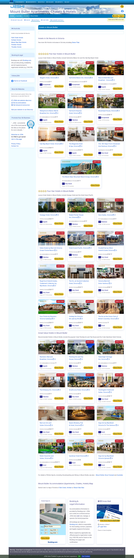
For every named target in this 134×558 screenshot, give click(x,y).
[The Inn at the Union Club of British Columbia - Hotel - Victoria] (110, 306)
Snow (28, 20)
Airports (60, 2)
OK (79, 556)
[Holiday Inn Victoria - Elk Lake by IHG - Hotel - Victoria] (81, 306)
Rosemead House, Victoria (107, 111)
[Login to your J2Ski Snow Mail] (109, 511)
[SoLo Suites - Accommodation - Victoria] (110, 205)
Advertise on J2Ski (17, 134)
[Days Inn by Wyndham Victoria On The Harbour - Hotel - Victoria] (110, 413)
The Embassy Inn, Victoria (49, 390)
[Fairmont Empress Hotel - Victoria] (81, 101)
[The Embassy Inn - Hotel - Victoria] (51, 380)
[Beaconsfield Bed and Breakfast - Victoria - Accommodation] (110, 68)
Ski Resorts (20, 2)
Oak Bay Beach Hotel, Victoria (50, 144)
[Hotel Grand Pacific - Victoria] (81, 238)
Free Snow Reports (109, 520)
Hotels (12, 16)
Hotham (69, 487)
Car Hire (45, 20)
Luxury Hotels (57, 20)
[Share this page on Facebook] (122, 12)
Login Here (103, 527)
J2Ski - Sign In (119, 16)
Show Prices (59, 86)
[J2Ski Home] (17, 8)
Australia (19, 16)
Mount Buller (17, 20)
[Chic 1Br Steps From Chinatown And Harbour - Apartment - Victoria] (110, 134)
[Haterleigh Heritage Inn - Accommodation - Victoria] (110, 347)
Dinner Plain (75, 42)
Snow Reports (31, 2)
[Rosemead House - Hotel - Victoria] (110, 101)
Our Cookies (86, 556)
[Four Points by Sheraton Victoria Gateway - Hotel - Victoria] (51, 306)
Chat (67, 2)
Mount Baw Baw (79, 487)
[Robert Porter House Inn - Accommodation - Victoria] (81, 205)
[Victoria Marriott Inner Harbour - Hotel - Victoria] (110, 271)
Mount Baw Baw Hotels (18, 42)
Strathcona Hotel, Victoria (78, 390)
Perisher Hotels (16, 44)
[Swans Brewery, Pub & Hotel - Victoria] (81, 413)
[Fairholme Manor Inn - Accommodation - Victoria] (81, 68)
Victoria (26, 16)
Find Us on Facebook (20, 81)
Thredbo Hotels (16, 47)
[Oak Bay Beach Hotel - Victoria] (51, 134)
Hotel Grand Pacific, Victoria (79, 248)
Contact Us (15, 146)
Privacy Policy (15, 144)
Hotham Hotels (16, 40)
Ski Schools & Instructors (21, 105)
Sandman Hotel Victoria (77, 456)
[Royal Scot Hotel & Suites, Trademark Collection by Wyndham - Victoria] (51, 271)
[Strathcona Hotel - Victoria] (81, 380)
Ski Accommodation (19, 103)
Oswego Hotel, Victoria (48, 215)
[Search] (122, 6)
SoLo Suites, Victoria (105, 215)
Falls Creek (62, 487)
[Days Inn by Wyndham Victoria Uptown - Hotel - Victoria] (110, 446)
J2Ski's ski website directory (22, 100)
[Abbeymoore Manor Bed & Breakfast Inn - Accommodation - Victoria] (51, 101)
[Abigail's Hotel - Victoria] (51, 68)
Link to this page (16, 139)
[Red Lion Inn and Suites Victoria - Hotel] (51, 413)
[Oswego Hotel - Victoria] (51, 205)
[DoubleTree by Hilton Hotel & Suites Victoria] (110, 238)
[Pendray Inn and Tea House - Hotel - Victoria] (81, 347)
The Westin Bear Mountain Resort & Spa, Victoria (79, 177)
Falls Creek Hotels (17, 37)
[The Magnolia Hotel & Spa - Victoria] (81, 134)
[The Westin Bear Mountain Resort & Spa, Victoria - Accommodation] (81, 167)
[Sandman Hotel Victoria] (81, 446)
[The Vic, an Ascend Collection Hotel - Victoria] (81, 271)
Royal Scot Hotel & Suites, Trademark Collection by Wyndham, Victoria (48, 283)
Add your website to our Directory (22, 109)
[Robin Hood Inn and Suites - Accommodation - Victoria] (51, 446)
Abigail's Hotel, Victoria (48, 78)
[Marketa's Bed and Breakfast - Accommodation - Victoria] (51, 347)
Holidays (50, 2)
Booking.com (27, 60)
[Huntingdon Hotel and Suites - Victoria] (110, 380)
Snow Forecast (109, 475)
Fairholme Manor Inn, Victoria (79, 78)
